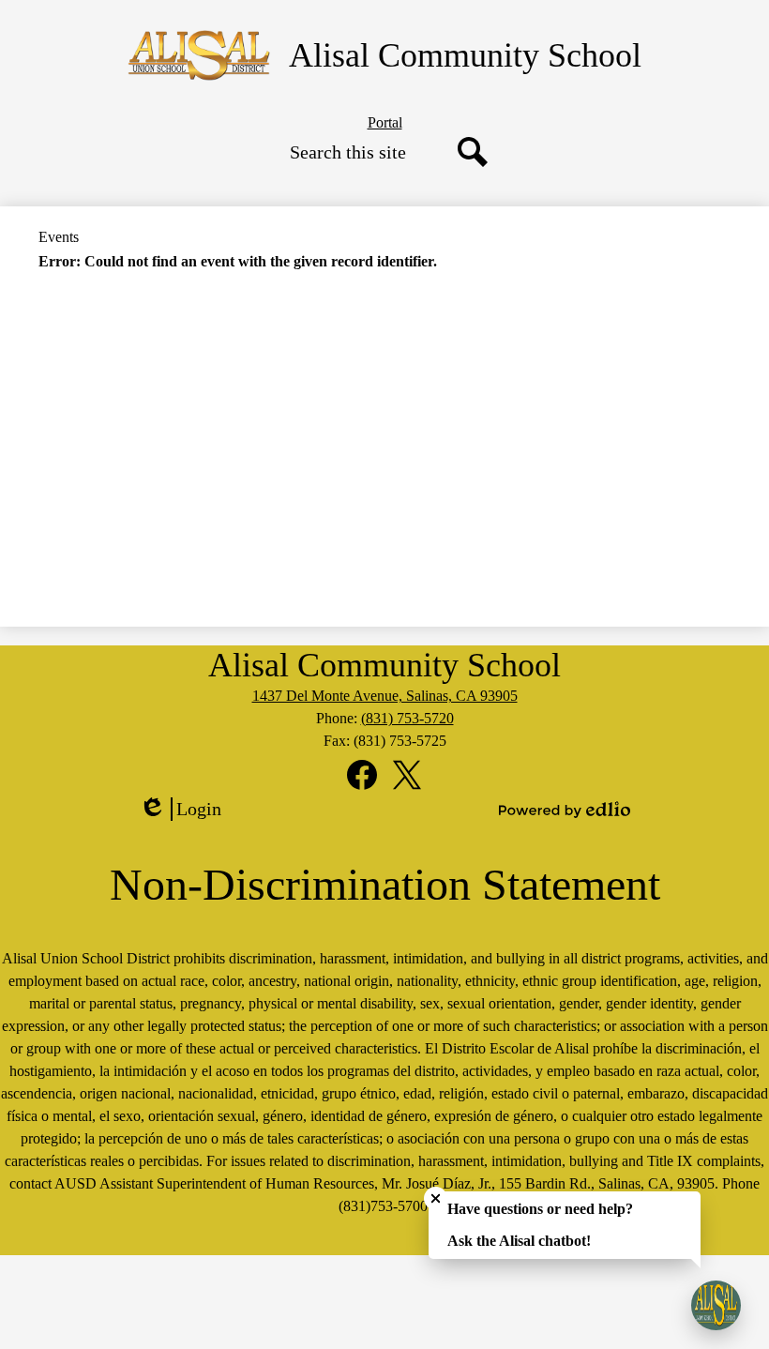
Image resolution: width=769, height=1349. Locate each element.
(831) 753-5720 (407, 718)
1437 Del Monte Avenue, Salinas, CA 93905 (385, 696)
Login (186, 809)
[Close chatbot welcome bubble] (435, 1198)
